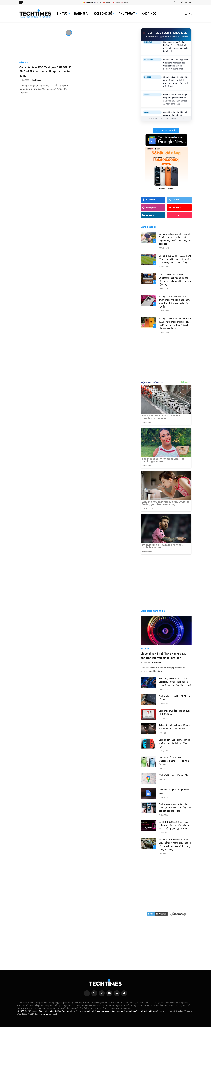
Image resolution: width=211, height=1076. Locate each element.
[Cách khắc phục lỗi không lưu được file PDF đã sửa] (148, 714)
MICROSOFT (149, 54)
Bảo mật (145, 648)
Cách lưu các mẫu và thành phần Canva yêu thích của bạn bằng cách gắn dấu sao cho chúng (175, 808)
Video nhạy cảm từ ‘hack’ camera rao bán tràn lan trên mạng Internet (163, 656)
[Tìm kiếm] (190, 13)
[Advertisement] (166, 360)
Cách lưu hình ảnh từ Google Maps (174, 775)
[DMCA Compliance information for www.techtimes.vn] (178, 914)
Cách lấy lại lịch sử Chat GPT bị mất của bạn (175, 698)
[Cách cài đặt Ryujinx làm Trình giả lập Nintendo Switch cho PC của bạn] (148, 743)
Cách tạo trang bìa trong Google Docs (174, 791)
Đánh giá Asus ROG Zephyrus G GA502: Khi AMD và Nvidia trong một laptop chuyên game (46, 71)
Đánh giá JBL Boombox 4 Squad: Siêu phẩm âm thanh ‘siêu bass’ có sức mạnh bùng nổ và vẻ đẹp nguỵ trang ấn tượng (175, 844)
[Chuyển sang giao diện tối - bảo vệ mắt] (186, 13)
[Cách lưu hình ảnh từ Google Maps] (148, 778)
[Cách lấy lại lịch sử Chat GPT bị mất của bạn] (148, 699)
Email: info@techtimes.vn (181, 1011)
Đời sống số (103, 13)
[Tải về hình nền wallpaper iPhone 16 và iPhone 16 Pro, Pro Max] (148, 728)
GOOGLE (147, 71)
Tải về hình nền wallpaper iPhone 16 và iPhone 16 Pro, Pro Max (174, 727)
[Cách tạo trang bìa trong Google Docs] (148, 793)
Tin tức (62, 13)
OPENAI (147, 89)
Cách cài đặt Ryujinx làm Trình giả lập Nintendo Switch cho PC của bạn (174, 743)
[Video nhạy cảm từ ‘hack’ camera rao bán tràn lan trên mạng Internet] (166, 630)
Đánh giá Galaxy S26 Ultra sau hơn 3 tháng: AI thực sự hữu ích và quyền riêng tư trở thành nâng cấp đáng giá (175, 239)
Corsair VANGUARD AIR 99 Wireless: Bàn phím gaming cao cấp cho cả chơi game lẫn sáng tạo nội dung (175, 279)
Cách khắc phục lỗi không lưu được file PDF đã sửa (174, 712)
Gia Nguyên (157, 662)
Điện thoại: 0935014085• (28, 1014)
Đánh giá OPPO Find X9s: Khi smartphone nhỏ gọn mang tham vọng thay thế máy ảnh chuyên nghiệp (174, 301)
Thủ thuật (127, 13)
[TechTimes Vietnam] (35, 13)
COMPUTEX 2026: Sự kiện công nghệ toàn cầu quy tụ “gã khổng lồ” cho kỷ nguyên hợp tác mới (174, 825)
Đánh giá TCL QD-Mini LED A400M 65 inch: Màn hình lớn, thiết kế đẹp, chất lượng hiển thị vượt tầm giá (175, 259)
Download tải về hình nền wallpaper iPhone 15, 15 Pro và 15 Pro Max (174, 761)
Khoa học (149, 13)
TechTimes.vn (31, 1011)
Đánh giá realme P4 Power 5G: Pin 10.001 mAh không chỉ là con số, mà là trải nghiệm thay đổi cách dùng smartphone (175, 323)
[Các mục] (21, 2)
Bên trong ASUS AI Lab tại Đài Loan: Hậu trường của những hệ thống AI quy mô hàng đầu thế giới (175, 682)
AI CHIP (147, 106)
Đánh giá (81, 13)
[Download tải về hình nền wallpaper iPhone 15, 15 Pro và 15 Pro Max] (148, 761)
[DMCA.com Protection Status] (157, 914)
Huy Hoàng (36, 80)
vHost (54, 1014)
